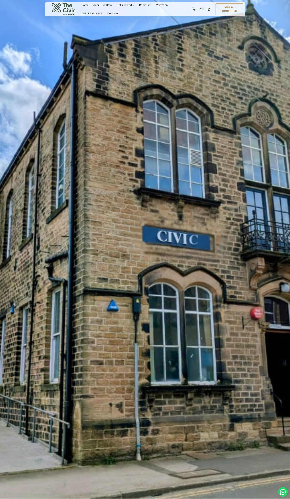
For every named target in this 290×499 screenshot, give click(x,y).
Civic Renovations (92, 13)
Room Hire (145, 4)
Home (85, 4)
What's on (162, 4)
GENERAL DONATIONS (229, 9)
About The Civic (102, 4)
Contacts (112, 13)
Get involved (124, 4)
